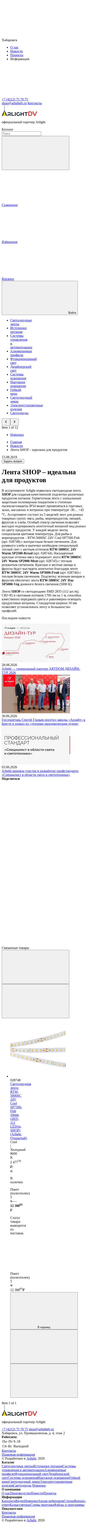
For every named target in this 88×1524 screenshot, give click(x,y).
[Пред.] (35, 967)
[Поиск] (35, 153)
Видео (20, 1501)
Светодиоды (19, 413)
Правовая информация (18, 1454)
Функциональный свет (31, 1474)
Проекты (16, 55)
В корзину (44, 1327)
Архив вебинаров (51, 1501)
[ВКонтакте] (34, 812)
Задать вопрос (12, 461)
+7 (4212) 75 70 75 (15, 1429)
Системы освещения (18, 376)
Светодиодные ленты (17, 1466)
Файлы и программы (69, 1505)
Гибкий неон (15, 391)
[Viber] (34, 878)
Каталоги (8, 1501)
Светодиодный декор (24, 1481)
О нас (14, 47)
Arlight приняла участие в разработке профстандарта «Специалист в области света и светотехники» (40, 773)
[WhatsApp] (34, 911)
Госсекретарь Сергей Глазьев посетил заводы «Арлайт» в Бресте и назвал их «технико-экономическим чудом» (43, 721)
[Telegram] (34, 944)
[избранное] (44, 1381)
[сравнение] (44, 1346)
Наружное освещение (18, 384)
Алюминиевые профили (21, 353)
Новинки (17, 435)
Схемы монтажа (42, 1505)
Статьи (69, 1501)
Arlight (31, 1458)
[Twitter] (34, 845)
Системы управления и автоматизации (39, 1468)
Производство (20, 1493)
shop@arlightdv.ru (41, 1429)
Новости (16, 51)
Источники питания (18, 330)
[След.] (35, 1001)
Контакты (35, 103)
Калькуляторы (20, 1505)
